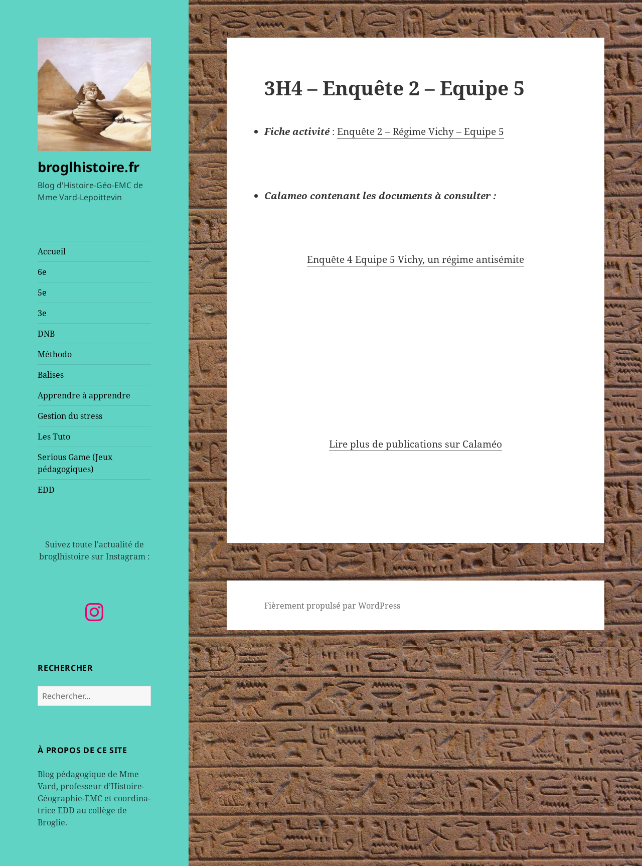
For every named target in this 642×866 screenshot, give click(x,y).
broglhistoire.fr (88, 167)
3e (42, 313)
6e (42, 271)
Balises (51, 374)
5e (42, 292)
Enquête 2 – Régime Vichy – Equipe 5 (420, 131)
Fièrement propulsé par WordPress (332, 605)
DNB (46, 333)
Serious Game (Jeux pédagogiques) (75, 463)
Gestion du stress (70, 415)
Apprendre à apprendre (84, 395)
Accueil (52, 251)
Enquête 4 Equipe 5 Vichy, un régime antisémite (415, 259)
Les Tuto (54, 436)
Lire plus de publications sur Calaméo (415, 444)
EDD (46, 489)
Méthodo (55, 354)
